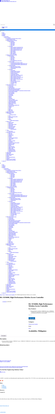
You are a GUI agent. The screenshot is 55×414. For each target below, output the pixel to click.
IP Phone (10, 135)
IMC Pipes (12, 45)
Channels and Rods (12, 65)
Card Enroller (11, 95)
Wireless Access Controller (11, 159)
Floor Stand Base (11, 146)
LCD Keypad (11, 85)
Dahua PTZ (11, 123)
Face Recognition (12, 87)
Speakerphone (11, 266)
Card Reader (11, 94)
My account (4, 387)
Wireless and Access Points (11, 160)
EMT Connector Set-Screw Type (16, 49)
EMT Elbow (13, 42)
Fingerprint (10, 98)
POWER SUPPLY (12, 149)
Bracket (10, 145)
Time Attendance (11, 93)
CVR (9, 118)
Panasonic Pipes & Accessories (11, 40)
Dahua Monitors (13, 129)
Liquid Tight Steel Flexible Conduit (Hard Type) (19, 63)
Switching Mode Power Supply (14, 142)
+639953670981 (3, 1)
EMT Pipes (13, 43)
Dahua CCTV (8, 121)
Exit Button (11, 141)
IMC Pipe (12, 58)
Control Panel (11, 86)
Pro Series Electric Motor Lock (14, 105)
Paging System (8, 155)
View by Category (7, 37)
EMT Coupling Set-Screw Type (16, 50)
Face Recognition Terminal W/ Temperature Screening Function (19, 90)
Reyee (4, 294)
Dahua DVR (11, 125)
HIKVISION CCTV (10, 112)
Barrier (10, 108)
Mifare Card (11, 110)
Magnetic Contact (12, 143)
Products (3, 35)
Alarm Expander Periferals (13, 137)
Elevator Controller (12, 140)
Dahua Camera (11, 122)
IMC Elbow (13, 44)
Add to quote (31, 318)
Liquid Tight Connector (15, 74)
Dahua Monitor (11, 128)
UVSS (10, 239)
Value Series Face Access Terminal (14, 88)
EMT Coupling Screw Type (15, 78)
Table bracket (11, 104)
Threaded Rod (13, 68)
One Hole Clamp (14, 81)
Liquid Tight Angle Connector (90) (17, 75)
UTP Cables (11, 131)
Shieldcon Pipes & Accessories (11, 54)
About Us (3, 33)
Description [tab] (4, 335)
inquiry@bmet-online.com (5, 0)
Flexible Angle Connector (15, 72)
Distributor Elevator (12, 150)
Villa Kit (10, 97)
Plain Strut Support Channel (15, 66)
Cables (7, 130)
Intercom (10, 96)
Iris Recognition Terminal (13, 91)
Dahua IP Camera (12, 127)
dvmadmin (4, 301)
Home (3, 32)
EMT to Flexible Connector (15, 80)
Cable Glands (8, 152)
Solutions (3, 34)
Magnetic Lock (11, 144)
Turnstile (10, 238)
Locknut (12, 83)
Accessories (11, 46)
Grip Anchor (13, 70)
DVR (9, 115)
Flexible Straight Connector (15, 71)
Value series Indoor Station (13, 100)
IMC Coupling (13, 183)
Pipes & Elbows (11, 41)
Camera (10, 113)
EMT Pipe (12, 56)
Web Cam (10, 265)
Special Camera (13, 114)
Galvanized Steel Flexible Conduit (16, 62)
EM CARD (11, 109)
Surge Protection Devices (10, 157)
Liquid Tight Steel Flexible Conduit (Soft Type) (19, 64)
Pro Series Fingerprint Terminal (14, 89)
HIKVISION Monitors (15, 120)
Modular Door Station (12, 103)
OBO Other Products (10, 154)
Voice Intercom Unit (12, 151)
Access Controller (12, 99)
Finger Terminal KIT (12, 102)
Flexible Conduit (11, 61)
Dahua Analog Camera (12, 124)
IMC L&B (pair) (13, 53)
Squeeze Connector (14, 73)
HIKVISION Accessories (10, 132)
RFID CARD (11, 148)
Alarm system (11, 138)
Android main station (12, 101)
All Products (6, 36)
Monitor (10, 119)
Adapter (10, 139)
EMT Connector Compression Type (17, 47)
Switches (8, 158)
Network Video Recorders (13, 116)
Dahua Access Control (10, 111)
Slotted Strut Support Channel (16, 67)
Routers (7, 156)
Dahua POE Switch (12, 126)
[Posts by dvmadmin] (1, 301)
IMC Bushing (13, 51)
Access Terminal (11, 92)
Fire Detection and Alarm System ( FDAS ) (13, 38)
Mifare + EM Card (12, 147)
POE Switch (11, 117)
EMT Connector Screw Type (16, 76)
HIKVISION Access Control (11, 84)
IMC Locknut (13, 184)
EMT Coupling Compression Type (17, 48)
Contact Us (4, 386)
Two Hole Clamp (14, 82)
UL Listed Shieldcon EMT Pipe (16, 60)
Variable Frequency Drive (10, 39)
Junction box (8, 153)
